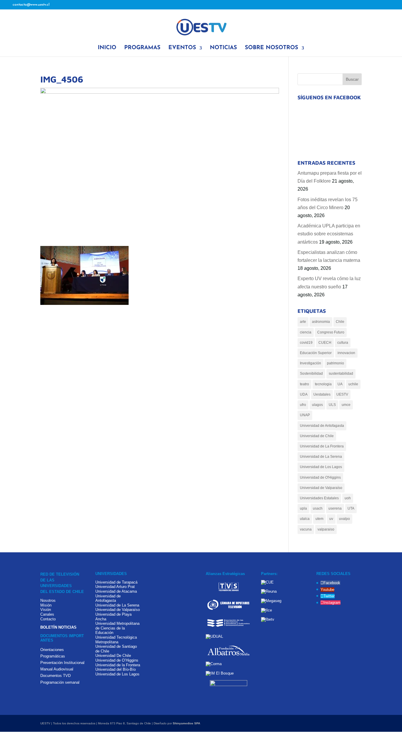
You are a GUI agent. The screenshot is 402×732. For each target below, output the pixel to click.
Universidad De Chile (113, 655)
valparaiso (326, 529)
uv (331, 519)
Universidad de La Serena (321, 457)
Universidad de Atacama (116, 591)
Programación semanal (59, 682)
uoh (348, 498)
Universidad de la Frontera (117, 665)
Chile (340, 322)
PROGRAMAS (142, 48)
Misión (46, 605)
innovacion (346, 353)
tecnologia (323, 384)
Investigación (310, 363)
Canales (47, 614)
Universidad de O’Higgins (116, 660)
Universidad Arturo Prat (115, 586)
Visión (45, 609)
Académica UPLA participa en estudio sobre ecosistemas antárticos (329, 233)
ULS (332, 405)
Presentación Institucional (62, 662)
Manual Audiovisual (56, 669)
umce (346, 405)
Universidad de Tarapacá (116, 582)
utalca (305, 519)
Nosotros (48, 600)
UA (340, 384)
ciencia (305, 332)
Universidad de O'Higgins (320, 477)
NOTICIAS (223, 48)
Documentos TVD (55, 675)
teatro (304, 384)
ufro (303, 405)
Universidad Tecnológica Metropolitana (116, 639)
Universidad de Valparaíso (321, 488)
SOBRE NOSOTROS (271, 48)
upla (303, 508)
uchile (353, 384)
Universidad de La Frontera (322, 446)
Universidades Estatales (319, 498)
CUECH (324, 343)
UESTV (342, 394)
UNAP (305, 415)
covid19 (306, 343)
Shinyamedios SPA (186, 723)
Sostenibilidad (311, 373)
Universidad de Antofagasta (322, 426)
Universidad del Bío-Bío (115, 669)
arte (303, 322)
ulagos (317, 405)
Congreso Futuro (330, 332)
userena (335, 508)
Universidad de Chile (317, 436)
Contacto (48, 619)
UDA (304, 394)
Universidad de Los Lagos (321, 467)
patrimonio (335, 363)
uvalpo (344, 519)
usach (318, 508)
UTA (351, 508)
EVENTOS (182, 48)
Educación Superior (316, 353)
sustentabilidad (341, 373)
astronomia (321, 322)
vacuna (306, 529)
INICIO (107, 48)
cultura (342, 343)
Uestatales (321, 394)
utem (319, 519)
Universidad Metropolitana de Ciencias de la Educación (117, 628)
